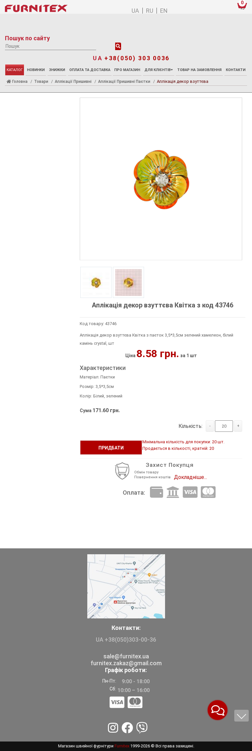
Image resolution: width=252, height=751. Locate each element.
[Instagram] (113, 728)
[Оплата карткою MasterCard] (208, 492)
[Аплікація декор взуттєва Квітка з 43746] (161, 179)
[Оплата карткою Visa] (190, 492)
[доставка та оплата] (126, 702)
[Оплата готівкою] (156, 492)
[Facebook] (127, 728)
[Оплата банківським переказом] (172, 492)
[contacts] (126, 586)
